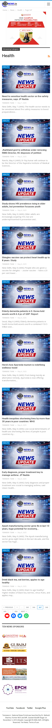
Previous (9, 607)
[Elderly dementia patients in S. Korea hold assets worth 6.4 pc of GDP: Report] (26, 294)
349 (4, 611)
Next (23, 611)
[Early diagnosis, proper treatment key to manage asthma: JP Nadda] (26, 455)
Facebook (20, 708)
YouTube (10, 708)
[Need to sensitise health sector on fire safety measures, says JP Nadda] (26, 79)
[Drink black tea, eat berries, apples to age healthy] (26, 562)
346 (33, 607)
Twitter (30, 708)
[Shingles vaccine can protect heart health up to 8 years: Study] (26, 240)
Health (6, 67)
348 (46, 607)
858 (16, 611)
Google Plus (40, 708)
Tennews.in (6, 715)
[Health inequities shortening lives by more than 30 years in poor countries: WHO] (26, 401)
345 (27, 607)
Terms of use (34, 722)
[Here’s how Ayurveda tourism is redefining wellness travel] (26, 348)
